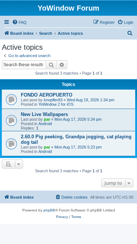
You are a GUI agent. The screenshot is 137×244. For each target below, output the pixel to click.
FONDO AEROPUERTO (46, 95)
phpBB (49, 210)
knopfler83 (53, 100)
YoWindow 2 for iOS (55, 104)
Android (45, 123)
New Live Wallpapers (44, 114)
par (47, 119)
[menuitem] (19, 22)
